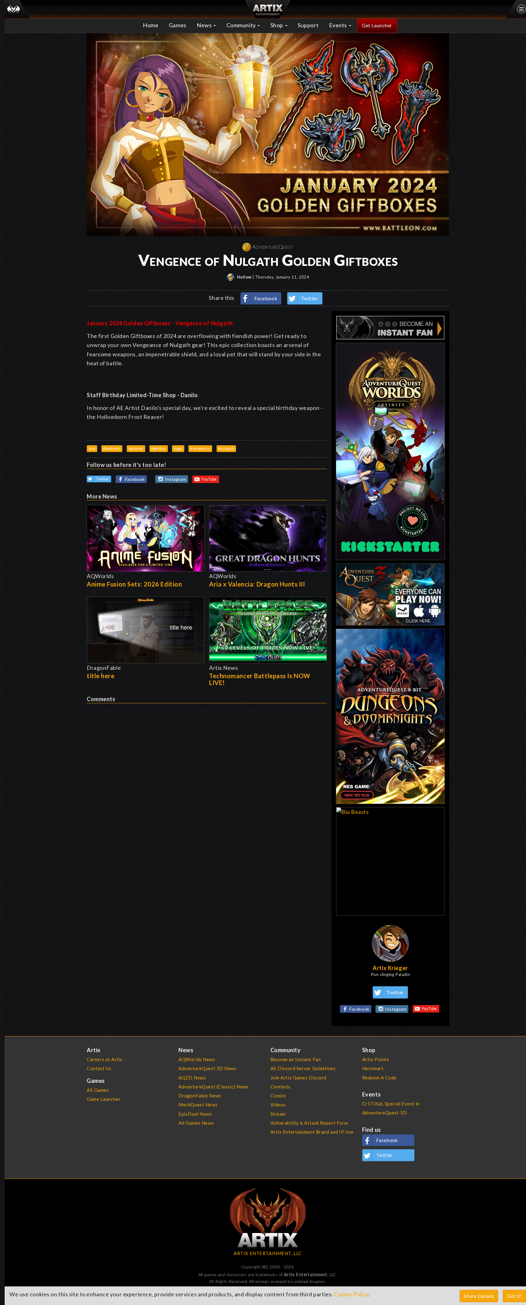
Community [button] (241, 25)
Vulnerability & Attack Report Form (309, 1123)
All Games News (196, 1123)
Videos (278, 1104)
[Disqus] (207, 780)
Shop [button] (277, 25)
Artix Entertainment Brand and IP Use (312, 1132)
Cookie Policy (351, 1294)
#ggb (178, 448)
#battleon (112, 448)
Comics (278, 1095)
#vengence (200, 448)
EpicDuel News (195, 1114)
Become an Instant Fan (295, 1059)
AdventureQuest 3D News (207, 1068)
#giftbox (158, 448)
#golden (136, 448)
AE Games (98, 1090)
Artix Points (375, 1059)
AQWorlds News (196, 1059)
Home (150, 25)
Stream (278, 1114)
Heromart (373, 1068)
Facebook (266, 298)
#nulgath (226, 448)
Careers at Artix (105, 1059)
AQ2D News (192, 1077)
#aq (92, 448)
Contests (280, 1086)
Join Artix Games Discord (298, 1077)
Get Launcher (377, 25)
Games (177, 25)
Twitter (309, 298)
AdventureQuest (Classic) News (213, 1086)
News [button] (205, 25)
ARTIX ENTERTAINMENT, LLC (267, 1253)
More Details (479, 1296)
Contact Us (99, 1068)
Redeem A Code (379, 1077)
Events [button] (338, 25)
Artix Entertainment (305, 1274)
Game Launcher (104, 1099)
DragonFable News (199, 1095)
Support (308, 25)
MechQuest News (197, 1104)
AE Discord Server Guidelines (303, 1068)
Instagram (175, 479)
